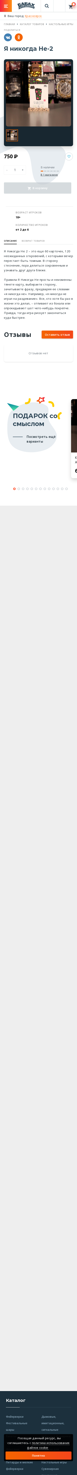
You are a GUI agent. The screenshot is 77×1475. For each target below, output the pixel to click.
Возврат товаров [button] (33, 240)
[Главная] (26, 6)
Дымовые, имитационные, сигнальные (52, 1423)
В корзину (40, 188)
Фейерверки (14, 1416)
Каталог (15, 1400)
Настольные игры (54, 1462)
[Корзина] (71, 6)
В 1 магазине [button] (49, 174)
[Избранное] (59, 4)
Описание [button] (10, 240)
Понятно (38, 1455)
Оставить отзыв (57, 334)
